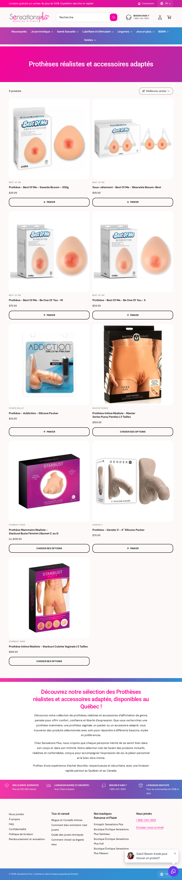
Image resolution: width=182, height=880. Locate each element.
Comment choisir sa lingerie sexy (67, 842)
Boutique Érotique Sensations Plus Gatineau (111, 832)
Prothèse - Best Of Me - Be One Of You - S (119, 300)
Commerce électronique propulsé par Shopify (56, 874)
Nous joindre (16, 814)
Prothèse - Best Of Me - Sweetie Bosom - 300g (39, 187)
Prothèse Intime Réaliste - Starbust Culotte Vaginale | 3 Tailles (48, 646)
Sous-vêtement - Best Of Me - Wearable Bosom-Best (126, 187)
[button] (169, 17)
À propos (14, 819)
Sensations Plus (25, 874)
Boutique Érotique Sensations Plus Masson (111, 851)
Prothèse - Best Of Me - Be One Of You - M (36, 300)
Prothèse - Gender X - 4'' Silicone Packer (118, 530)
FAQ (11, 824)
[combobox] (87, 17)
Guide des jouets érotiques (67, 834)
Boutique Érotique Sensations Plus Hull (111, 841)
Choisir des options (133, 431)
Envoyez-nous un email (150, 827)
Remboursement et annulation (27, 839)
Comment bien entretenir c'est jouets (69, 827)
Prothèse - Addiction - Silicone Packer (33, 413)
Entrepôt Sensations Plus (108, 824)
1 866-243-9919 (146, 820)
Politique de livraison (21, 834)
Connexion (148, 3)
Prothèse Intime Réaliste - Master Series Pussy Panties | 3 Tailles (113, 415)
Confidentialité (17, 829)
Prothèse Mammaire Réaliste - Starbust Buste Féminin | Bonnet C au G (33, 531)
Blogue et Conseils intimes (66, 820)
